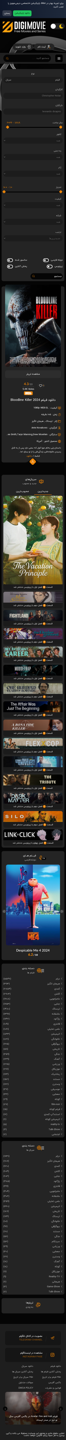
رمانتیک (55, 1074)
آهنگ (57, 1059)
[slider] (61, 127)
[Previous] (4, 911)
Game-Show (53, 1286)
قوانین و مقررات (53, 1388)
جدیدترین (43, 491)
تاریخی (56, 1049)
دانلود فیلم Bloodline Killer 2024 (33, 400)
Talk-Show (54, 1129)
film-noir (55, 1104)
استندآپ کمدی (52, 1114)
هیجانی (56, 1281)
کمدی (57, 988)
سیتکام (56, 1241)
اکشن (57, 994)
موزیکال (56, 1069)
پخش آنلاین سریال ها (22, 1371)
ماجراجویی (55, 999)
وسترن (56, 1084)
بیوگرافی (55, 1044)
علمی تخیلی (54, 1029)
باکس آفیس (54, 1382)
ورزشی (56, 1064)
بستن (7, 13)
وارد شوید (20, 46)
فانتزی (56, 1024)
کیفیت (58, 199)
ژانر (59, 167)
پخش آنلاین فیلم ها (51, 1371)
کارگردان (58, 89)
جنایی (57, 1004)
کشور (58, 134)
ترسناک (48, 421)
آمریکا (39, 441)
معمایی (56, 1094)
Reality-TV (54, 1276)
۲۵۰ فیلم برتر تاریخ (51, 1377)
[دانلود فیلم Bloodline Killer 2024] (33, 365)
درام (58, 978)
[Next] (62, 911)
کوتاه (57, 1099)
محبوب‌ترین (22, 491)
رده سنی (57, 150)
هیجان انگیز (37, 421)
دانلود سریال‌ (27, 1366)
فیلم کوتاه (54, 1109)
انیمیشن (55, 1034)
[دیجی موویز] (24, 35)
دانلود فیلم (56, 1366)
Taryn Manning (24, 434)
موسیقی (55, 1089)
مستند (56, 1079)
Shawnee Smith (9, 434)
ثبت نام (42, 46)
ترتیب (58, 232)
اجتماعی (56, 1134)
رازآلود (57, 1019)
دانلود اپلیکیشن (22, 13)
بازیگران (58, 105)
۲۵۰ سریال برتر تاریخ (23, 1377)
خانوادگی (55, 1039)
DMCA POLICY (25, 1388)
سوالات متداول (26, 1382)
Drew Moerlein (40, 434)
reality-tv (55, 1124)
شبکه (58, 215)
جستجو (58, 276)
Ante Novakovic (40, 427)
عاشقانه (56, 1014)
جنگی (57, 1054)
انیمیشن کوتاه (52, 1119)
